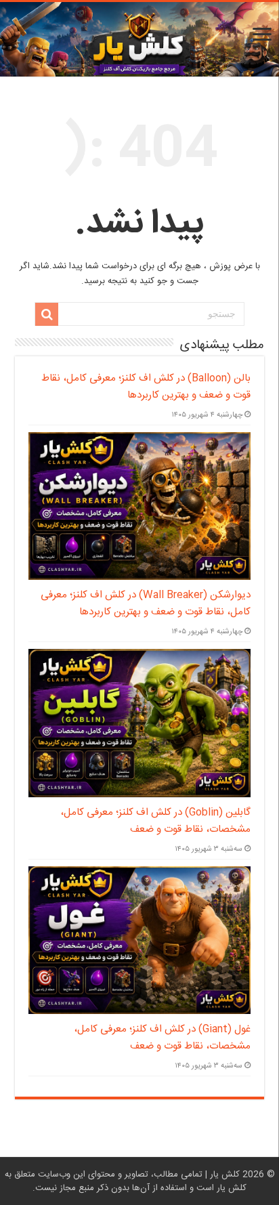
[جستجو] (46, 314)
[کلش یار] (139, 39)
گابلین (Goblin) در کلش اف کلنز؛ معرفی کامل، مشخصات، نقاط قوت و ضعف (155, 821)
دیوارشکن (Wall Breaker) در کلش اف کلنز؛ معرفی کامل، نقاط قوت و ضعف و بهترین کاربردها (146, 603)
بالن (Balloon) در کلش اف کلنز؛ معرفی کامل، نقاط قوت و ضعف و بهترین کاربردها (146, 387)
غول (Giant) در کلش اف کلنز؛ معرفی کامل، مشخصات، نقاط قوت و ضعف (162, 1038)
